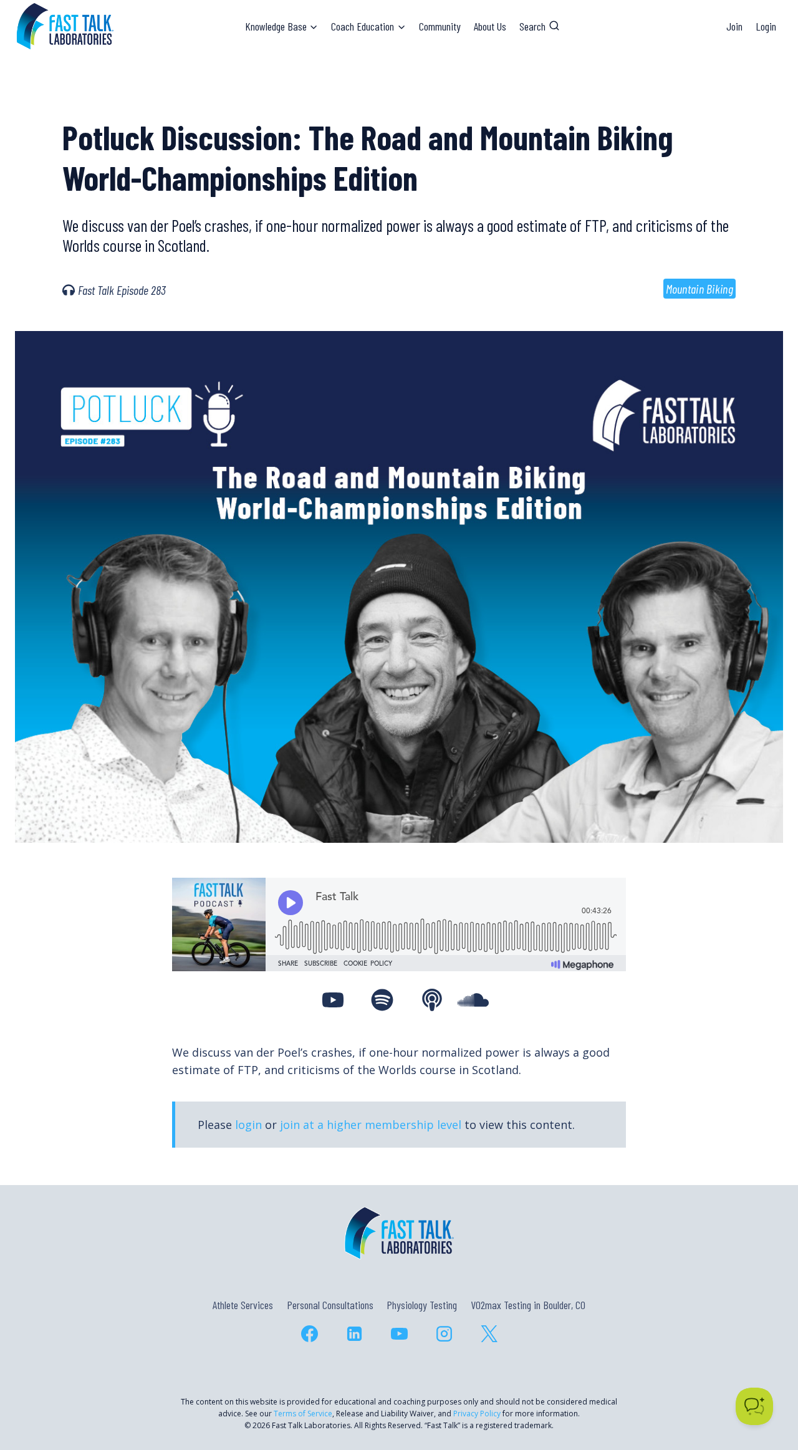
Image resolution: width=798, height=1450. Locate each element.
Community (440, 26)
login (248, 1124)
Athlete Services (243, 1305)
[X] (489, 1334)
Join (734, 26)
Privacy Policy (477, 1413)
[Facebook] (309, 1334)
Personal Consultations (330, 1305)
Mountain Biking (700, 288)
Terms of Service (303, 1413)
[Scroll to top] (765, 1386)
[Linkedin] (354, 1334)
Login (766, 26)
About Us (490, 26)
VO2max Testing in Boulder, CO (528, 1305)
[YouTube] (399, 1334)
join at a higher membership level (370, 1124)
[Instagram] (444, 1334)
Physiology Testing (422, 1305)
